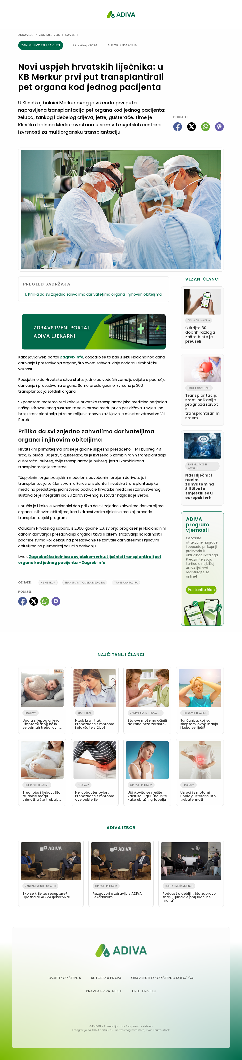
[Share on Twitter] (191, 126)
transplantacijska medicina (85, 582)
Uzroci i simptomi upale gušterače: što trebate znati (198, 792)
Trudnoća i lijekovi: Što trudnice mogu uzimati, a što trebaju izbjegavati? (41, 793)
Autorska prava (106, 977)
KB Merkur (48, 582)
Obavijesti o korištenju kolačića (162, 977)
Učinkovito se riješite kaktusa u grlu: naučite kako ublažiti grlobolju (147, 792)
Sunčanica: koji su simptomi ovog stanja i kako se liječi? (199, 720)
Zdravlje (25, 35)
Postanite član (201, 589)
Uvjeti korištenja (65, 977)
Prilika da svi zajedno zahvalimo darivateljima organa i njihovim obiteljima (95, 294)
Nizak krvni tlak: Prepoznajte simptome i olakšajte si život (94, 720)
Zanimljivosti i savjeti (58, 35)
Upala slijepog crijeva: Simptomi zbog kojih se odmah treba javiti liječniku (41, 721)
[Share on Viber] (219, 126)
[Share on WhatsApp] (205, 126)
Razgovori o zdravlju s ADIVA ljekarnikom (117, 891)
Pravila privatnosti (104, 990)
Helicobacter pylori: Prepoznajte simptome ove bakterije (94, 792)
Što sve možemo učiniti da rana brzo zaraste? (147, 718)
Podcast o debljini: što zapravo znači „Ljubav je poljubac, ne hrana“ (189, 893)
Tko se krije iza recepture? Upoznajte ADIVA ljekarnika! (46, 891)
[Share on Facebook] (177, 126)
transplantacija (126, 582)
